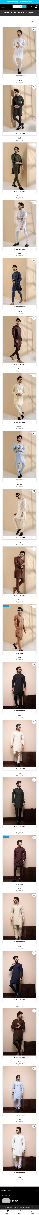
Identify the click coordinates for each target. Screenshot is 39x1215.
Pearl (19, 542)
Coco (19, 369)
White (19, 254)
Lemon (19, 427)
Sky (19, 1119)
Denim (20, 311)
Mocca (20, 600)
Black (19, 138)
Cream (20, 80)
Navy (19, 1004)
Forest (19, 831)
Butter (19, 773)
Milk (19, 1177)
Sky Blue (19, 484)
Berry (19, 889)
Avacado (19, 196)
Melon (20, 946)
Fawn (19, 658)
